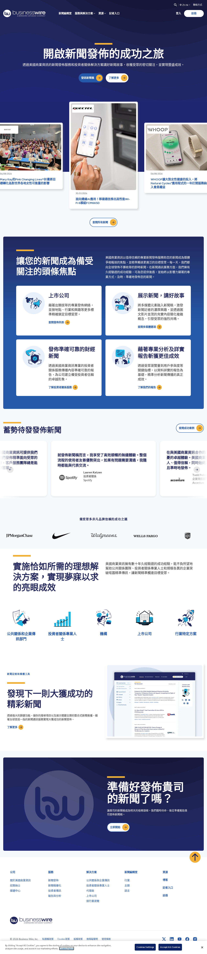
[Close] (202, 947)
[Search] (175, 4)
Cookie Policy (67, 948)
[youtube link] (179, 939)
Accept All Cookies (170, 947)
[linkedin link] (172, 939)
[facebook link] (187, 939)
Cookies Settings (145, 947)
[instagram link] (195, 939)
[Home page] (24, 13)
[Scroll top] (195, 857)
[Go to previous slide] (10, 469)
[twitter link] (164, 939)
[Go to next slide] (197, 469)
